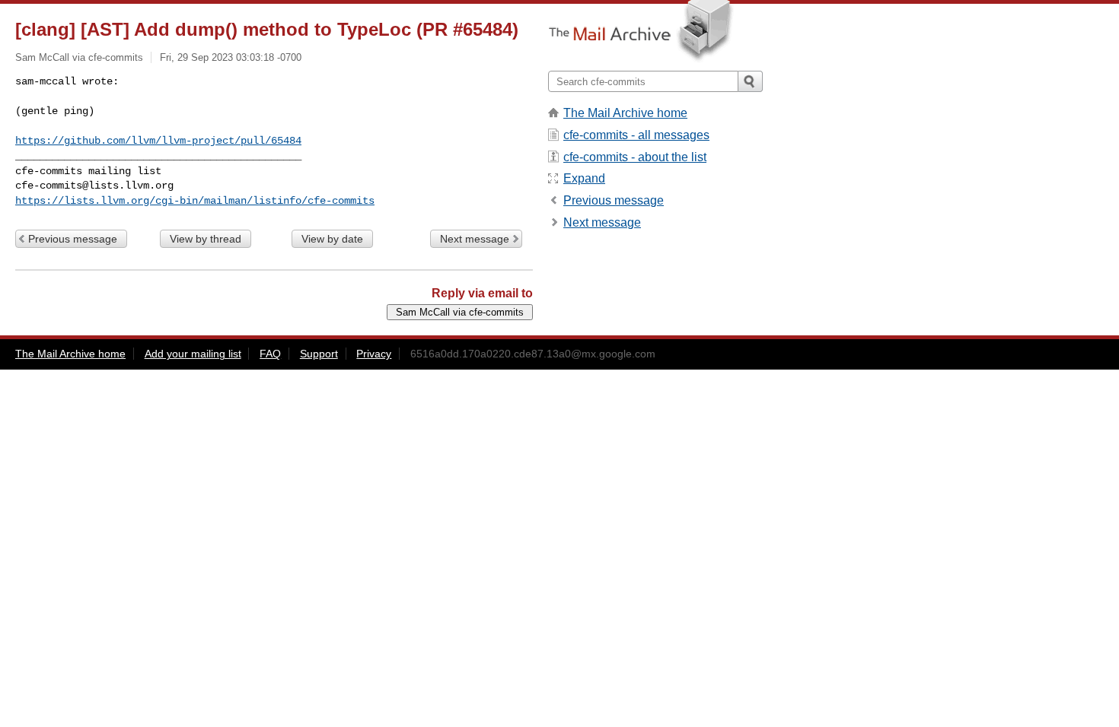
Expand (584, 178)
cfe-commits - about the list (634, 157)
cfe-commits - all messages (636, 135)
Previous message (72, 239)
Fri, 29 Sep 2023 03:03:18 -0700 (230, 57)
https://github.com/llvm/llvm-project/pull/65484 (158, 141)
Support (319, 354)
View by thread (205, 239)
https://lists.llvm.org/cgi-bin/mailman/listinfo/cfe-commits (195, 201)
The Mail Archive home (625, 112)
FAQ (270, 354)
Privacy (373, 354)
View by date (332, 239)
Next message (474, 239)
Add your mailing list (193, 354)
